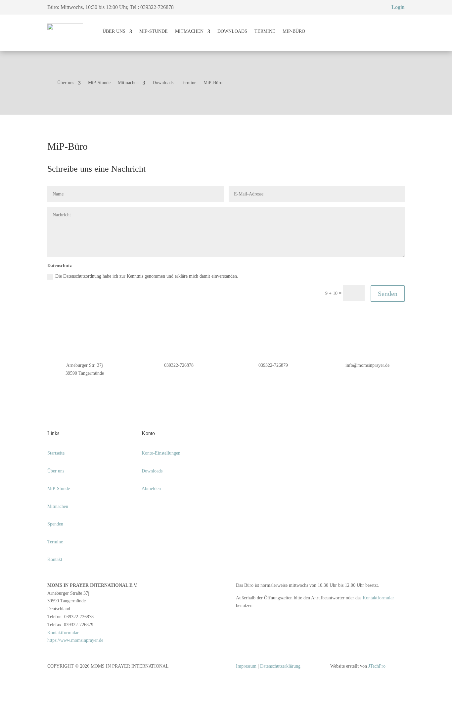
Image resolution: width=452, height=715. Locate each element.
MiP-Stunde (153, 31)
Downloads (232, 31)
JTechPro (376, 666)
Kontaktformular (63, 632)
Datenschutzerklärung (280, 666)
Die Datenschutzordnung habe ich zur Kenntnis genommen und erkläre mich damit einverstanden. (147, 276)
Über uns (114, 31)
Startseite (56, 453)
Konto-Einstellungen (161, 453)
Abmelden (151, 488)
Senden (387, 293)
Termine (264, 31)
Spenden (55, 524)
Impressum (246, 666)
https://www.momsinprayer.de (75, 640)
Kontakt (54, 559)
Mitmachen (189, 31)
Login (398, 7)
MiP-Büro (294, 31)
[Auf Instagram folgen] (147, 508)
